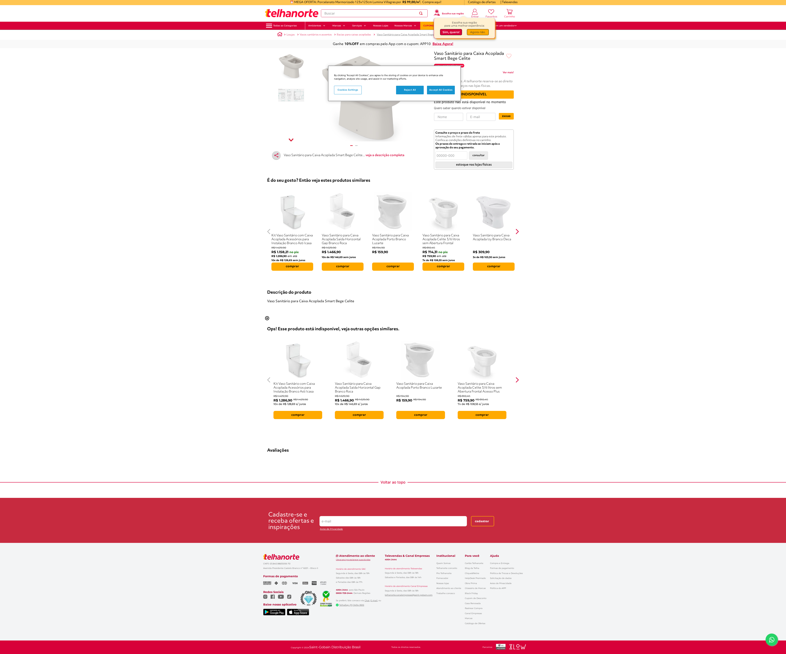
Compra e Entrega (499, 563)
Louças (291, 34)
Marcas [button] (336, 25)
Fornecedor (442, 578)
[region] (394, 83)
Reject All (410, 89)
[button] (285, 26)
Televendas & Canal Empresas (407, 555)
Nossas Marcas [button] (403, 25)
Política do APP (498, 588)
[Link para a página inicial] (279, 34)
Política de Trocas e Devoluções (506, 573)
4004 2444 (342, 590)
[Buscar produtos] (421, 13)
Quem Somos (443, 563)
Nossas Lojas (380, 25)
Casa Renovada (473, 603)
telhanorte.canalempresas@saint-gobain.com (409, 595)
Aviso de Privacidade (331, 529)
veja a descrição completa (385, 155)
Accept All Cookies (441, 89)
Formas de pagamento (502, 568)
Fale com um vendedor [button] (501, 25)
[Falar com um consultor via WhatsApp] (772, 640)
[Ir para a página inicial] (291, 13)
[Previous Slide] (269, 231)
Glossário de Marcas (475, 588)
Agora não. (478, 32)
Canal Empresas (473, 613)
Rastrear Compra (473, 608)
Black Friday (471, 593)
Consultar (478, 155)
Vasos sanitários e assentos (316, 34)
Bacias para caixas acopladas (354, 34)
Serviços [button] (357, 25)
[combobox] (374, 13)
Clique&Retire (472, 573)
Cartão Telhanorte (474, 563)
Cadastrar (482, 521)
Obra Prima (471, 583)
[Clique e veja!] (508, 73)
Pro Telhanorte (444, 573)
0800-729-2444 (344, 593)
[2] (356, 145)
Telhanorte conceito (446, 568)
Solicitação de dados (501, 578)
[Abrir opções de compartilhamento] (276, 155)
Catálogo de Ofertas (475, 623)
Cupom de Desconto (475, 598)
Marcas (468, 618)
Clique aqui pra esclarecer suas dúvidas (353, 559)
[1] (351, 145)
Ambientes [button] (314, 25)
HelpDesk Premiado (475, 578)
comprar (292, 266)
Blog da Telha (472, 568)
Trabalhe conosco (445, 593)
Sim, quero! (451, 32)
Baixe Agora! (443, 44)
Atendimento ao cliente (448, 588)
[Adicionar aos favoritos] (509, 56)
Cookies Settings (348, 89)
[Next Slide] (517, 231)
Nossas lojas (442, 583)
